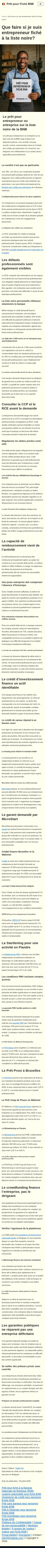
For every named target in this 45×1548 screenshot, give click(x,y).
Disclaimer (25, 1534)
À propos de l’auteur (23, 1528)
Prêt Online (9, 1048)
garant (4, 829)
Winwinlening (9, 1135)
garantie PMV (18, 1023)
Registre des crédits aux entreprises (16, 187)
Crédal (4, 861)
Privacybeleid (9, 1534)
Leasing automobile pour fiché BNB (21, 1494)
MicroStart (6, 789)
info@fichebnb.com (12, 1538)
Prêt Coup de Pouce (23, 1107)
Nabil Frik (20, 1468)
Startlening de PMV (12, 954)
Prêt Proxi (8, 1078)
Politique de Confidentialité (17, 1522)
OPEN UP (16, 920)
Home (4, 16)
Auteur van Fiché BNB (14, 1531)
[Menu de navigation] (40, 4)
